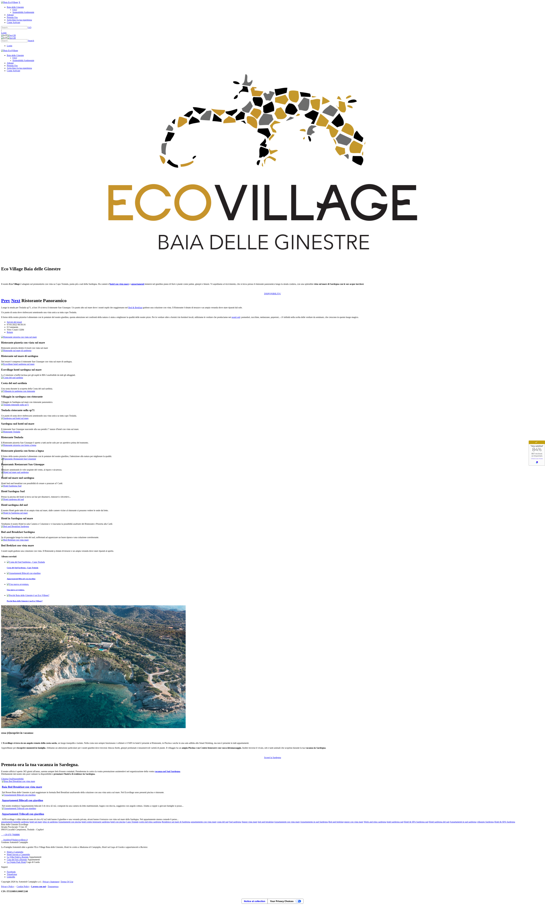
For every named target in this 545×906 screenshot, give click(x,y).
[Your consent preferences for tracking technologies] (2, 468)
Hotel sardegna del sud (439, 822)
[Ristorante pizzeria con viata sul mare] (19, 337)
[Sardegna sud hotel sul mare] (15, 418)
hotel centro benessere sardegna (96, 822)
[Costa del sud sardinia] (12, 377)
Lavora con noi (38, 886)
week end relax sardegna (150, 822)
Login (4, 33)
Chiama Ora (6, 779)
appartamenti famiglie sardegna (15, 822)
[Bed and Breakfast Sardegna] (15, 526)
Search (31, 40)
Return (10, 332)
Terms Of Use (67, 881)
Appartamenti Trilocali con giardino (23, 813)
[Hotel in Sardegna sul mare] (14, 513)
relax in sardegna (50, 822)
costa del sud (223, 822)
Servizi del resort (14, 322)
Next (15, 300)
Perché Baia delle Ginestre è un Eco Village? (25, 601)
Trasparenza (53, 886)
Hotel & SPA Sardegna (504, 822)
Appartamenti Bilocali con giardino (21, 579)
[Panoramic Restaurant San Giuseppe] (18, 459)
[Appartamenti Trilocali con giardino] (19, 808)
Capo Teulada (132, 822)
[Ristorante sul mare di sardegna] (16, 350)
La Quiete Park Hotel (16, 862)
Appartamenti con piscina (69, 822)
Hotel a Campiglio (15, 852)
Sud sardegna (235, 822)
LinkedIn (11, 877)
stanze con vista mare (353, 822)
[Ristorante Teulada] (10, 432)
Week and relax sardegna (375, 822)
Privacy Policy (7, 886)
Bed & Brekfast (135, 307)
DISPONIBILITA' (272, 293)
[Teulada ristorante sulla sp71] (15, 404)
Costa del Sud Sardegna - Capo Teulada (22, 568)
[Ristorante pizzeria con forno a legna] (18, 445)
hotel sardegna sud (395, 822)
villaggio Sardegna (485, 822)
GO (29, 27)
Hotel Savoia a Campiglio (18, 854)
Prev (5, 300)
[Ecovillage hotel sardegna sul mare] (17, 364)
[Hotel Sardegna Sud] (11, 486)
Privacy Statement (51, 881)
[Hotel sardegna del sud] (12, 499)
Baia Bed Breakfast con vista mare (22, 786)
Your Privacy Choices (282, 901)
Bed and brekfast (336, 822)
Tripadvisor (12, 874)
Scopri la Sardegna (272, 757)
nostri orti (236, 317)
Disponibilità (18, 779)
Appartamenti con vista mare (287, 822)
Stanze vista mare (249, 822)
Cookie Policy (23, 886)
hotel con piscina (117, 822)
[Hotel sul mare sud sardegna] (15, 472)
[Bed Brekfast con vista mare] (15, 540)
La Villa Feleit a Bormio (18, 857)
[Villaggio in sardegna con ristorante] (18, 391)
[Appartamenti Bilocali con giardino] (19, 795)
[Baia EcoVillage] (9, 2)
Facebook (11, 872)
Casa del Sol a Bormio (17, 859)
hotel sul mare (36, 822)
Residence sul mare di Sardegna (176, 822)
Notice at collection (254, 901)
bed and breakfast (266, 822)
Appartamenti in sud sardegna (463, 822)
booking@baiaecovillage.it (14, 840)
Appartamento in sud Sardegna (314, 822)
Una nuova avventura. (16, 590)
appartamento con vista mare (203, 822)
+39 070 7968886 (10, 834)
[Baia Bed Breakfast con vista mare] (18, 781)
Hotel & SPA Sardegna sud (416, 822)
